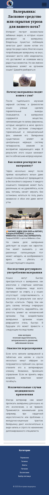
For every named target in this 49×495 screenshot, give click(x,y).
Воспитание (24, 472)
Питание (24, 469)
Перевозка (24, 458)
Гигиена (24, 461)
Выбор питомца (24, 476)
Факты (24, 465)
